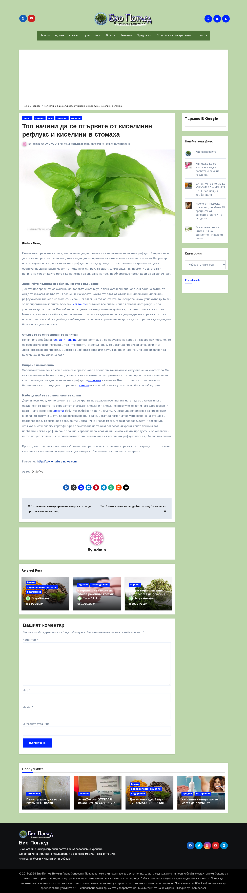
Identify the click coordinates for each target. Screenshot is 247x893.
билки (27, 118)
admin (36, 143)
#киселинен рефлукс (103, 143)
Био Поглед (33, 843)
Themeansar (198, 888)
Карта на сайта (206, 151)
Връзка (110, 35)
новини (74, 35)
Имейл (28, 707)
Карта (203, 35)
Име (26, 690)
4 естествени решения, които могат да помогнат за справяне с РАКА (148, 594)
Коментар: (30, 639)
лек (50, 118)
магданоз (79, 304)
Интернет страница (36, 724)
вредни (187, 793)
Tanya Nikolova (40, 598)
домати (58, 410)
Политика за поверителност (175, 35)
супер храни (92, 35)
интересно (203, 793)
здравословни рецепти (41, 587)
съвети (75, 118)
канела (84, 385)
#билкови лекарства (76, 143)
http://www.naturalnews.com (57, 461)
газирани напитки (64, 339)
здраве (59, 35)
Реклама (126, 35)
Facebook (192, 280)
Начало (45, 35)
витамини (34, 793)
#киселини (124, 143)
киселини (94, 380)
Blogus (181, 888)
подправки (34, 591)
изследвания (100, 584)
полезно (62, 118)
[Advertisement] (124, 76)
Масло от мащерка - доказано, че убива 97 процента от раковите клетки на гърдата (210, 211)
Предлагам (144, 35)
